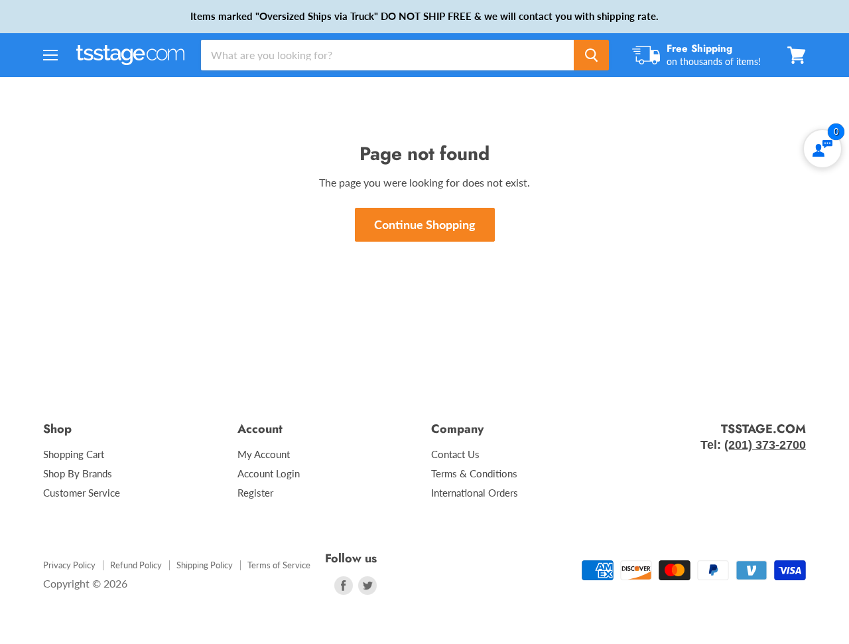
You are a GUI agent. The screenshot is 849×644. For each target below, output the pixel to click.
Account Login (268, 473)
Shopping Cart (73, 454)
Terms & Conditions (474, 473)
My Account (263, 454)
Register (255, 493)
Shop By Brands (77, 473)
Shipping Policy (204, 565)
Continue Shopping (425, 224)
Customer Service (81, 493)
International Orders (474, 493)
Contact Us (455, 454)
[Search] (591, 55)
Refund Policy (136, 565)
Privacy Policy (69, 565)
